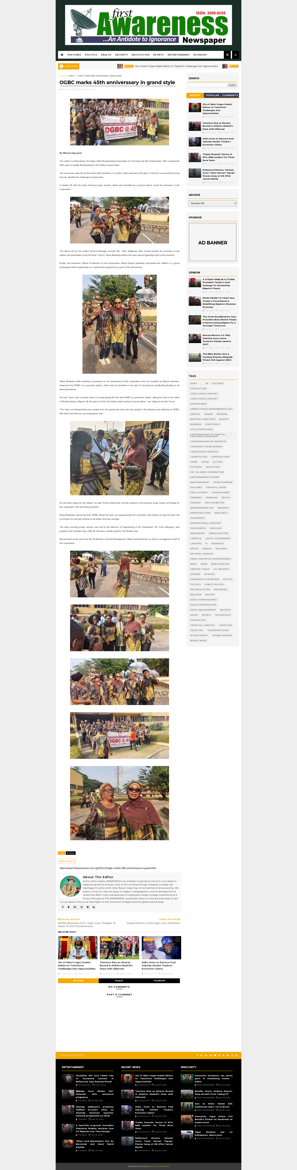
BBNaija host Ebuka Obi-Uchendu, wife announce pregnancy (95, 1094)
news (193, 564)
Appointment (198, 404)
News (87, 66)
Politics (91, 54)
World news (198, 640)
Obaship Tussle (200, 569)
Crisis (205, 462)
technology (223, 615)
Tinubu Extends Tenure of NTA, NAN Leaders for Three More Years (218, 157)
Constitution (198, 457)
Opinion (209, 574)
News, (92, 89)
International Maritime (205, 523)
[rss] (223, 1055)
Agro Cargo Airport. (204, 399)
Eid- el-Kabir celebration (207, 472)
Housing (195, 502)
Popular (212, 95)
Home (63, 75)
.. (201, 383)
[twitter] (201, 1055)
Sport (194, 615)
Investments (198, 528)
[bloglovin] (215, 1055)
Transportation (218, 630)
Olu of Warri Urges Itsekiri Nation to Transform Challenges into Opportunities (133, 66)
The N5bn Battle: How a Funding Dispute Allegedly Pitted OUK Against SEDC (218, 357)
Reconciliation (200, 589)
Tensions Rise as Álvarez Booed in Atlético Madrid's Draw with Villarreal (235, 66)
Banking (222, 414)
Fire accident (199, 492)
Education (213, 467)
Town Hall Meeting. (203, 625)
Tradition (226, 625)
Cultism (217, 462)
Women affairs (222, 635)
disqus (119, 980)
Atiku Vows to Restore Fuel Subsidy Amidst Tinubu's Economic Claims (159, 965)
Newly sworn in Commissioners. (210, 559)
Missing (207, 548)
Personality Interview (205, 579)
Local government (218, 538)
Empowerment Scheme (204, 477)
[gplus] (206, 1055)
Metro (194, 548)
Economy (200, 54)
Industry (223, 508)
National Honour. (202, 554)
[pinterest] (210, 1055)
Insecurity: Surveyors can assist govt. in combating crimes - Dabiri (213, 1078)
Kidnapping (197, 533)
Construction (220, 457)
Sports (158, 54)
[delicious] (236, 1055)
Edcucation (140, 54)
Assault (195, 414)
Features (74, 54)
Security (121, 54)
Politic (228, 579)
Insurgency (197, 518)
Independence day (202, 508)
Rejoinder (220, 589)
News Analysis (220, 564)
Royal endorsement (203, 610)
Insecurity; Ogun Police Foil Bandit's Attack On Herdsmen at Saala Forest (213, 1119)
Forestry (196, 497)
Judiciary (216, 528)
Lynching (196, 543)
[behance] (228, 1055)
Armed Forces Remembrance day (211, 409)
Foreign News (221, 492)
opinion (195, 574)
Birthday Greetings (202, 419)
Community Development (206, 446)
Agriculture (198, 388)
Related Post (67, 932)
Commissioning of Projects (208, 441)
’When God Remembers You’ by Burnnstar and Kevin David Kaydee (95, 1144)
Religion (195, 594)
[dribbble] (219, 1055)
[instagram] (232, 1055)
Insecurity (221, 513)
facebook (159, 980)
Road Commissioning (203, 599)
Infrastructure (200, 513)
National (221, 548)
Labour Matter (218, 533)
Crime (194, 462)
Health (106, 54)
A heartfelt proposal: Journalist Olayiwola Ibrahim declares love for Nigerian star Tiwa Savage (95, 1128)
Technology (198, 620)
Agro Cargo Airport (204, 393)
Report (210, 594)
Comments (230, 95)
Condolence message (204, 451)
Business (195, 424)
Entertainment (179, 54)
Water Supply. (199, 635)
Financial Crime (216, 487)
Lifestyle (196, 538)
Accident (218, 383)
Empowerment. (200, 482)
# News (70, 853)
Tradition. (197, 630)
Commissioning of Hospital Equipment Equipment (208, 435)
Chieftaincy (212, 424)
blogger (78, 980)
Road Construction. (203, 605)
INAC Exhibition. (215, 502)
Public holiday (214, 584)
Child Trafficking (201, 429)
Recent (195, 95)
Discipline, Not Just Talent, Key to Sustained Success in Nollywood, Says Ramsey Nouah (95, 1078)
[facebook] (197, 1055)
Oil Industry (222, 569)
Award (208, 414)
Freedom (212, 497)
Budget (224, 419)
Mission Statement (72, 1055)
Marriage (217, 543)
